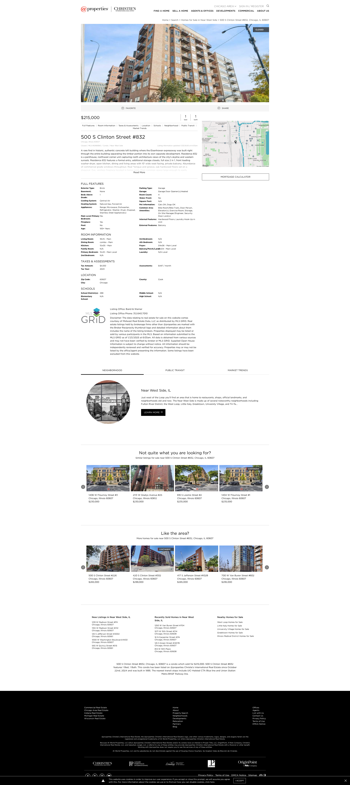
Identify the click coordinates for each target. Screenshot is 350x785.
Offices (256, 707)
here (212, 782)
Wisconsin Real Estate (94, 718)
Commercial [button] (246, 11)
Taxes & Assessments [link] (129, 125)
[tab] (112, 371)
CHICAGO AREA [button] (224, 6)
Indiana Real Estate (93, 713)
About (176, 710)
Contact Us (258, 716)
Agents (256, 710)
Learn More (152, 412)
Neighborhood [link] (171, 125)
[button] (235, 144)
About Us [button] (263, 11)
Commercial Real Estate (95, 707)
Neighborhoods (180, 716)
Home (175, 707)
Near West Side (116, 146)
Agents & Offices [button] (202, 11)
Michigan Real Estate (94, 716)
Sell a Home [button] (180, 11)
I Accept (239, 781)
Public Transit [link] (188, 125)
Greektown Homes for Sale (230, 633)
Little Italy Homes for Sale (229, 626)
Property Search (180, 713)
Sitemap (252, 775)
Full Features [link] (88, 125)
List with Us (258, 713)
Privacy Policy (259, 718)
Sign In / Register (251, 6)
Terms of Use (259, 721)
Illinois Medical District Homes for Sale (235, 636)
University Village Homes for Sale (233, 629)
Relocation (178, 721)
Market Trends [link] (140, 128)
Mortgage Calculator (235, 177)
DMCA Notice (259, 724)
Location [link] (146, 125)
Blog (175, 727)
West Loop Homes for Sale (230, 622)
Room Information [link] (107, 125)
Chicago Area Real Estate (96, 710)
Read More (139, 172)
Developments (225, 11)
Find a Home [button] (162, 11)
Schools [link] (158, 125)
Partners (177, 724)
